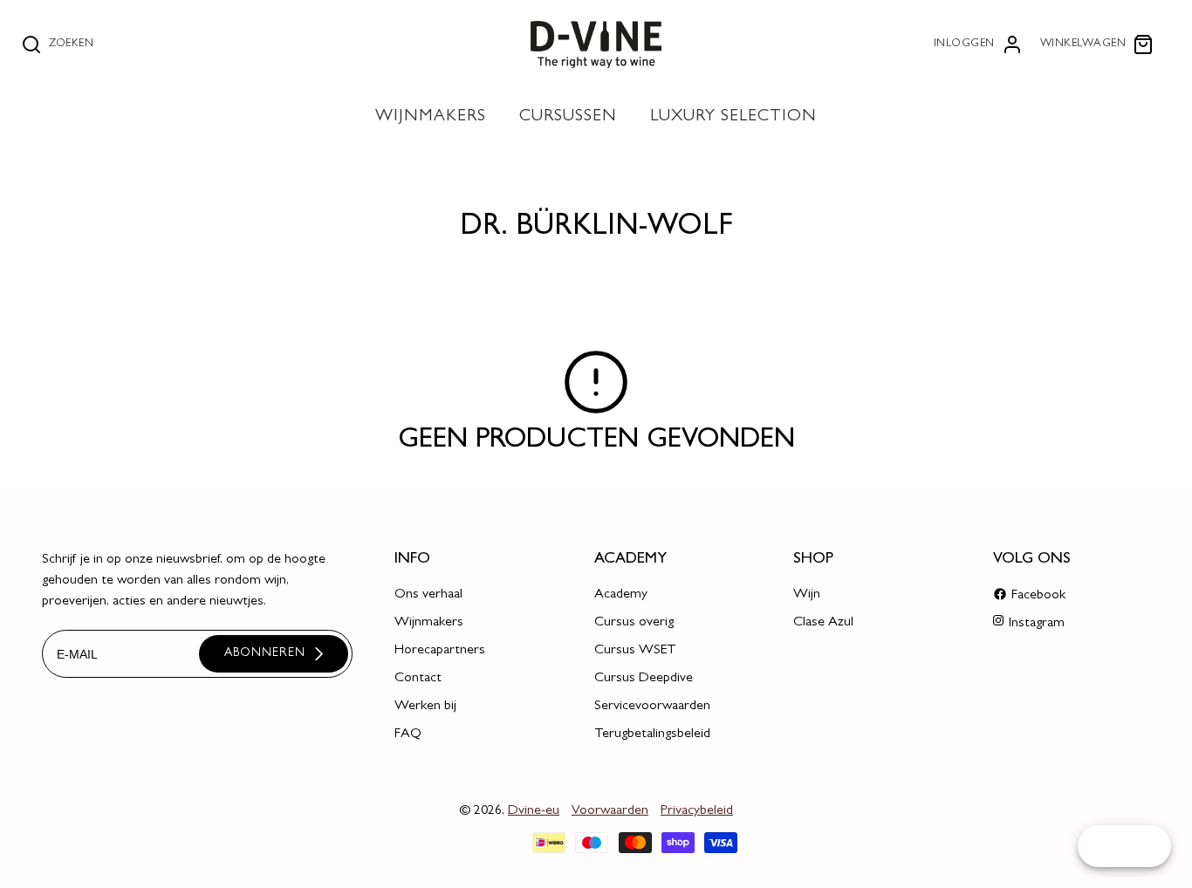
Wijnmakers (428, 623)
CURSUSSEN (568, 117)
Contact (418, 679)
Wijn (806, 595)
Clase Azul (823, 623)
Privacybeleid (697, 811)
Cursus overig (634, 623)
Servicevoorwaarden (652, 707)
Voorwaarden (610, 811)
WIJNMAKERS (430, 117)
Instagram (1037, 624)
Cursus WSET (635, 651)
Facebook (1038, 596)
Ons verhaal (428, 595)
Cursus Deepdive (643, 679)
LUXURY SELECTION (733, 117)
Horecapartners (439, 651)
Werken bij (425, 707)
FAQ (407, 734)
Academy (620, 595)
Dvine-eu (533, 811)
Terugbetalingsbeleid (652, 734)
